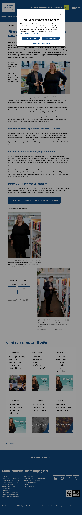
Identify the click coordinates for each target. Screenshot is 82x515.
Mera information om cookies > (29, 33)
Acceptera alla (31, 38)
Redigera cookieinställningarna (41, 43)
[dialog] (41, 28)
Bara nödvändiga (51, 38)
